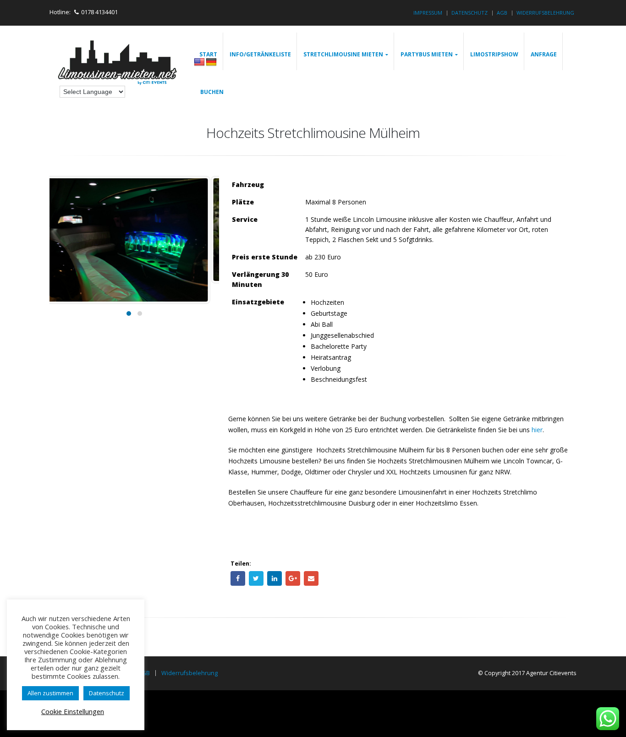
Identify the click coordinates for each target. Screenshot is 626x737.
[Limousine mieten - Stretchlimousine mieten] (118, 64)
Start (208, 54)
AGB (502, 12)
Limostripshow (494, 54)
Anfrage (544, 54)
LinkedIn (274, 578)
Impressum (427, 12)
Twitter (256, 578)
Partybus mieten (427, 54)
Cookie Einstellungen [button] (72, 711)
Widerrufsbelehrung (545, 12)
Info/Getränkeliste (260, 54)
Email (311, 578)
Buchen (212, 92)
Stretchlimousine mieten (343, 54)
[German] (211, 62)
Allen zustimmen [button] (50, 693)
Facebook (238, 578)
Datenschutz (469, 12)
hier (537, 429)
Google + (293, 578)
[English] (199, 62)
